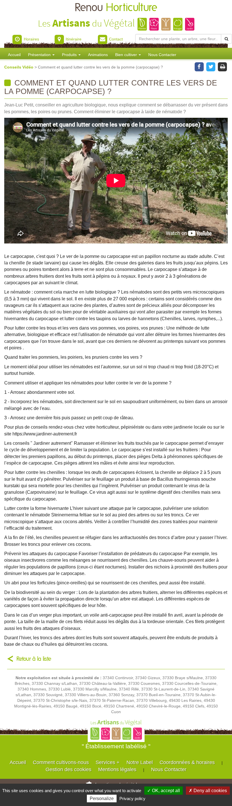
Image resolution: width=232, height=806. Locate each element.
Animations (98, 54)
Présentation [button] (40, 54)
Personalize (102, 798)
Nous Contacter (162, 54)
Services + (108, 762)
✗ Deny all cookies (208, 790)
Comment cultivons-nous (61, 762)
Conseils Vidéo (19, 67)
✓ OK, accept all (163, 790)
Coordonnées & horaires (187, 762)
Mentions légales (117, 769)
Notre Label (139, 762)
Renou (116, 7)
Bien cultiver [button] (126, 54)
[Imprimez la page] (222, 66)
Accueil (14, 54)
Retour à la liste (33, 659)
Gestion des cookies (68, 769)
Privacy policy (132, 798)
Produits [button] (70, 54)
